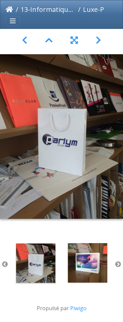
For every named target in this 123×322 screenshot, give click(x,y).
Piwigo (78, 308)
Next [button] (118, 264)
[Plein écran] (75, 40)
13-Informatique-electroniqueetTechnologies (48, 9)
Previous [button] (5, 264)
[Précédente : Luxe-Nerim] (25, 40)
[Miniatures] (50, 40)
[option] (36, 263)
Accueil (9, 9)
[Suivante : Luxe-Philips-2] (98, 40)
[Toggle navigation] (13, 21)
